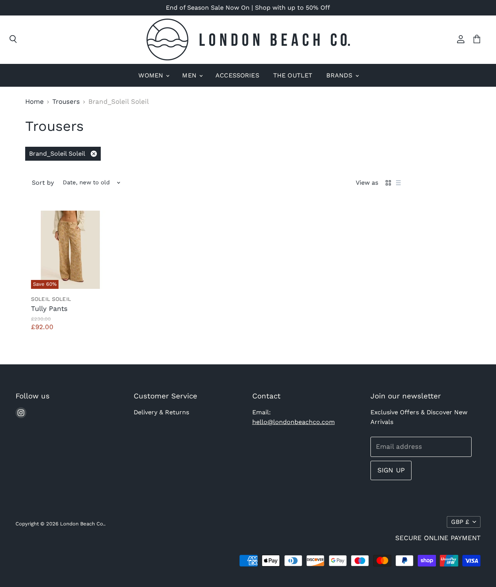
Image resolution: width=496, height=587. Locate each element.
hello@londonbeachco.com (293, 422)
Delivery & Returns (161, 412)
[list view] (398, 183)
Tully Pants (49, 308)
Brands (340, 75)
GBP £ (460, 521)
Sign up (391, 470)
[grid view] (388, 183)
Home (34, 101)
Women (151, 75)
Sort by (43, 182)
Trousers (66, 101)
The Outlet (293, 75)
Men (190, 75)
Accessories (237, 75)
